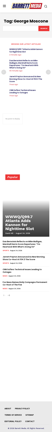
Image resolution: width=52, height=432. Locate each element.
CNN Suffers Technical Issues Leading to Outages (22, 91)
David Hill (9, 233)
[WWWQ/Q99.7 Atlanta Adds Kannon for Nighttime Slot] (26, 207)
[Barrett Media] (26, 6)
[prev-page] (3, 72)
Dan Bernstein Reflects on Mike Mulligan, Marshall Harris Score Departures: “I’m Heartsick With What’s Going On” (23, 64)
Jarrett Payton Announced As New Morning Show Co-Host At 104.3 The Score (25, 79)
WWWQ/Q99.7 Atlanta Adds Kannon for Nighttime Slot (26, 50)
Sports (6, 250)
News (5, 276)
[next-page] (48, 72)
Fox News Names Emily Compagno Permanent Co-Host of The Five (25, 283)
